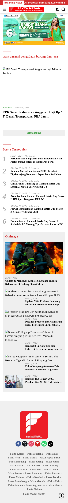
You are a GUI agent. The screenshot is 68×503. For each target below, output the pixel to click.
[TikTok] (50, 444)
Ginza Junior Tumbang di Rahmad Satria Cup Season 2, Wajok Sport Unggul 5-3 (35, 185)
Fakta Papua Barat (50, 457)
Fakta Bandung (17, 461)
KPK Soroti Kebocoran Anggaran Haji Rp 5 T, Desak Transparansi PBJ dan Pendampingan (32, 116)
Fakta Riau (54, 485)
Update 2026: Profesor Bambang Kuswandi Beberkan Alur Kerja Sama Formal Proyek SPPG (42, 303)
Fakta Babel (52, 477)
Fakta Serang (15, 473)
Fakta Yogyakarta (35, 485)
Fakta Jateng (36, 461)
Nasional (7, 107)
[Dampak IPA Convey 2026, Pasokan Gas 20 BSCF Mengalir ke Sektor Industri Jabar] (14, 381)
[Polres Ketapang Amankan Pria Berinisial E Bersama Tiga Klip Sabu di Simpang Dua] (34, 359)
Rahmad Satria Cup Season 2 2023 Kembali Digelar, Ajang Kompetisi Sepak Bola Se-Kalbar (35, 173)
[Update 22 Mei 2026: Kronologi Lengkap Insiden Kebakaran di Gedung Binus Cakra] (34, 258)
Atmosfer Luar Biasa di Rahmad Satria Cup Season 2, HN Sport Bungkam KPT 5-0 (37, 198)
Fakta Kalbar (17, 453)
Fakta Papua (30, 457)
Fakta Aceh (14, 457)
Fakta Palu (54, 481)
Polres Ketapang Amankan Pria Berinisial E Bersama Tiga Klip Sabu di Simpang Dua (42, 368)
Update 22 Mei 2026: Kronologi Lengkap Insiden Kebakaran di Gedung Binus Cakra (31, 282)
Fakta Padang (52, 473)
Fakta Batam (17, 465)
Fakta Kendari (35, 477)
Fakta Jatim (52, 461)
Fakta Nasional (35, 453)
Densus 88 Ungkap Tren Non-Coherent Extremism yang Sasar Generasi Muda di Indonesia (42, 348)
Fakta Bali (35, 469)
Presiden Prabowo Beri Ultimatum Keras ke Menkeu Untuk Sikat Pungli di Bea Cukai (43, 323)
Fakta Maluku (16, 477)
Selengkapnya (34, 133)
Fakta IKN (52, 453)
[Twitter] (25, 444)
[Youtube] (37, 444)
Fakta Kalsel (33, 465)
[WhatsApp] (44, 444)
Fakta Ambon (15, 485)
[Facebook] (18, 444)
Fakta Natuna (34, 489)
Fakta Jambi (51, 469)
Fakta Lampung (33, 473)
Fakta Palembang (17, 481)
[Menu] (5, 9)
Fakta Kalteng (50, 465)
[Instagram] (31, 444)
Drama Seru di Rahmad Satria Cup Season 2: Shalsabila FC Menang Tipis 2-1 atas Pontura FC (36, 223)
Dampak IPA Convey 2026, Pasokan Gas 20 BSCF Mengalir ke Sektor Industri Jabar (43, 381)
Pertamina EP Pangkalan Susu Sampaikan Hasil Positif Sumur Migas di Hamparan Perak (36, 160)
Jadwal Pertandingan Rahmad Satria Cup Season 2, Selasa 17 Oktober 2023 (36, 210)
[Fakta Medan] (26, 9)
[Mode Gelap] (58, 9)
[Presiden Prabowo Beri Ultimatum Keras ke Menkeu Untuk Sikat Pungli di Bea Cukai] (34, 314)
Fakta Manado (37, 481)
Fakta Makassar (18, 469)
